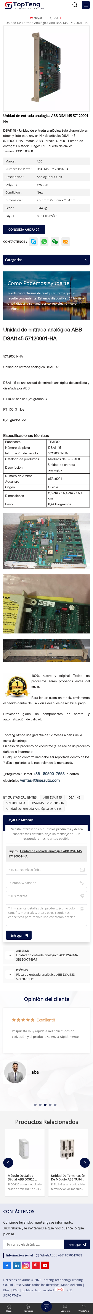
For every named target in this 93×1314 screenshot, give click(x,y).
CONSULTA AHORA (21, 229)
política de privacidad (38, 1290)
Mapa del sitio (71, 1285)
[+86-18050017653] (55, 241)
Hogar (38, 18)
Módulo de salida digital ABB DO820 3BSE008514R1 (21, 1177)
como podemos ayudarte (38, 283)
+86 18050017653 (49, 774)
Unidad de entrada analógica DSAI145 (34, 809)
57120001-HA (15, 803)
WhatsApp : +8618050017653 (61, 1255)
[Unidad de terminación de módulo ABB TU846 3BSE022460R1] (68, 1149)
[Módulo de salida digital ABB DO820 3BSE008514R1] (25, 1149)
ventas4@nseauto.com (40, 781)
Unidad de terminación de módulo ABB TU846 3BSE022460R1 (68, 1177)
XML (16, 1290)
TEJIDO (53, 18)
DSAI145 (74, 797)
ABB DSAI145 (52, 797)
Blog (6, 1290)
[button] (35, 1105)
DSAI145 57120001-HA (48, 803)
